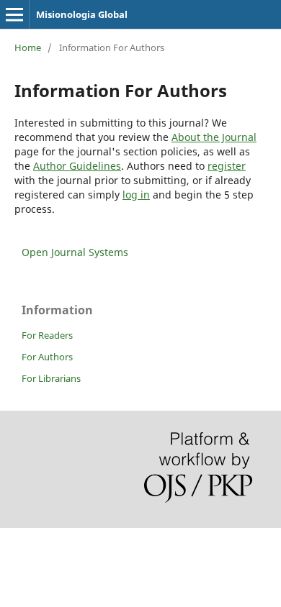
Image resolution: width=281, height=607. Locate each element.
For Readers (47, 335)
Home (27, 47)
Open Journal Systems (75, 252)
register (227, 166)
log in (136, 194)
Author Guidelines (77, 166)
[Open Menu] (14, 14)
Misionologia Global (82, 14)
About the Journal (214, 137)
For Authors (47, 356)
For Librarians (51, 378)
